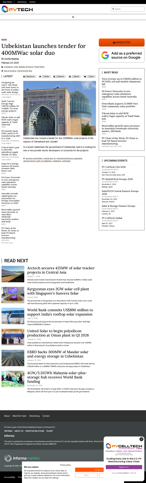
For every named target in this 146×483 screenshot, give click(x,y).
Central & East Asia (24, 71)
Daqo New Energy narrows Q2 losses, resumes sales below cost (10, 167)
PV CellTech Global (112, 218)
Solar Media (7, 2)
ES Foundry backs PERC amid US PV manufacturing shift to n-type (10, 134)
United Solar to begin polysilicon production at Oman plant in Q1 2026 (58, 333)
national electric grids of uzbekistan (37, 161)
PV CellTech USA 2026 (114, 167)
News (4, 40)
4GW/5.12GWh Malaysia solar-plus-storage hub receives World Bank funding (57, 377)
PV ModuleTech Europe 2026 (117, 179)
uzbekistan (56, 161)
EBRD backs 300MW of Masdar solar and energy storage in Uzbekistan (57, 354)
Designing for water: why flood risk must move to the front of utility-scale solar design (10, 87)
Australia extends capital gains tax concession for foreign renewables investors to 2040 (10, 198)
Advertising (21, 2)
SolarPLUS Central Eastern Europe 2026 (120, 192)
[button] (30, 76)
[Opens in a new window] (9, 435)
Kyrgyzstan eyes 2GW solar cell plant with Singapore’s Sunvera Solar (58, 291)
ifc (55, 159)
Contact (32, 2)
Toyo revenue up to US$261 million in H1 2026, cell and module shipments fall (122, 81)
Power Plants (39, 67)
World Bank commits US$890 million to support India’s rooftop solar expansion (60, 312)
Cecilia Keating (11, 59)
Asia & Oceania (10, 71)
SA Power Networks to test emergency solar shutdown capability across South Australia (10, 182)
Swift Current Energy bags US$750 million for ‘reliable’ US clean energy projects (10, 106)
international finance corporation (69, 159)
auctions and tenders (34, 159)
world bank (66, 161)
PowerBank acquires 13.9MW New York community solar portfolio (120, 105)
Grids (16, 67)
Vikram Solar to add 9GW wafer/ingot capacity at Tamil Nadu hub (10, 121)
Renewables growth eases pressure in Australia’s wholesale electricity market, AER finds (10, 215)
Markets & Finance (26, 67)
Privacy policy (65, 465)
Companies (8, 67)
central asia (48, 159)
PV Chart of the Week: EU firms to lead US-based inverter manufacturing (10, 233)
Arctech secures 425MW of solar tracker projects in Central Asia (61, 270)
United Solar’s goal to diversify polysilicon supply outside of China (10, 151)
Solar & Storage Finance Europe (118, 205)
